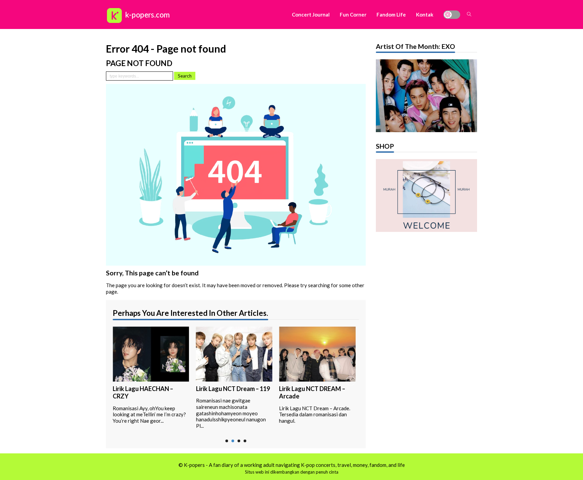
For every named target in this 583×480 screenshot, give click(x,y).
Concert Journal (311, 14)
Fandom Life (391, 14)
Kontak (424, 14)
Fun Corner (353, 14)
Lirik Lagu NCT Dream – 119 (233, 388)
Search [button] (185, 76)
